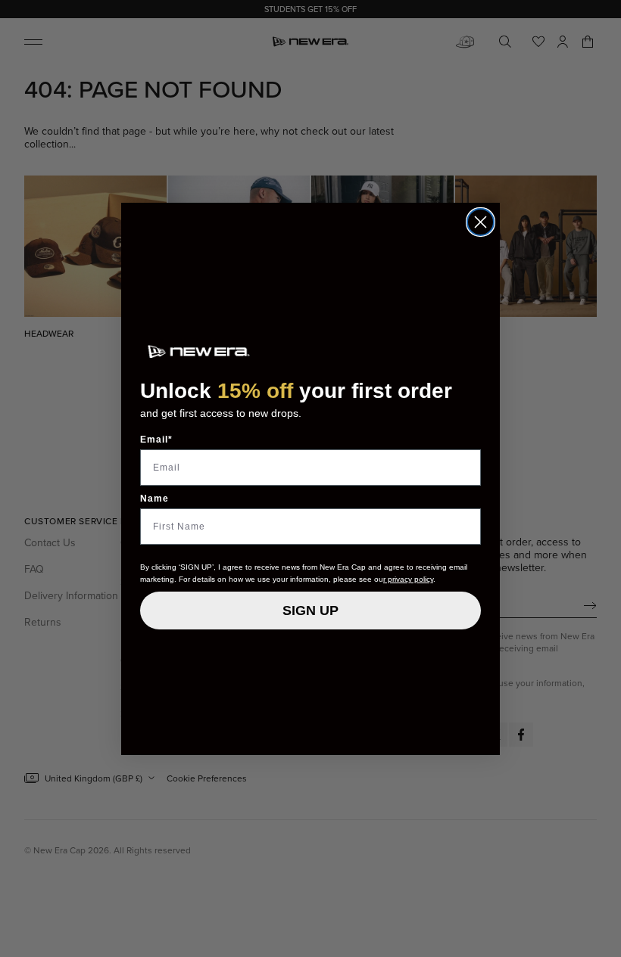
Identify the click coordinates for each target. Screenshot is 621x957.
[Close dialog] (480, 222)
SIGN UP (310, 610)
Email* (156, 439)
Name (154, 498)
